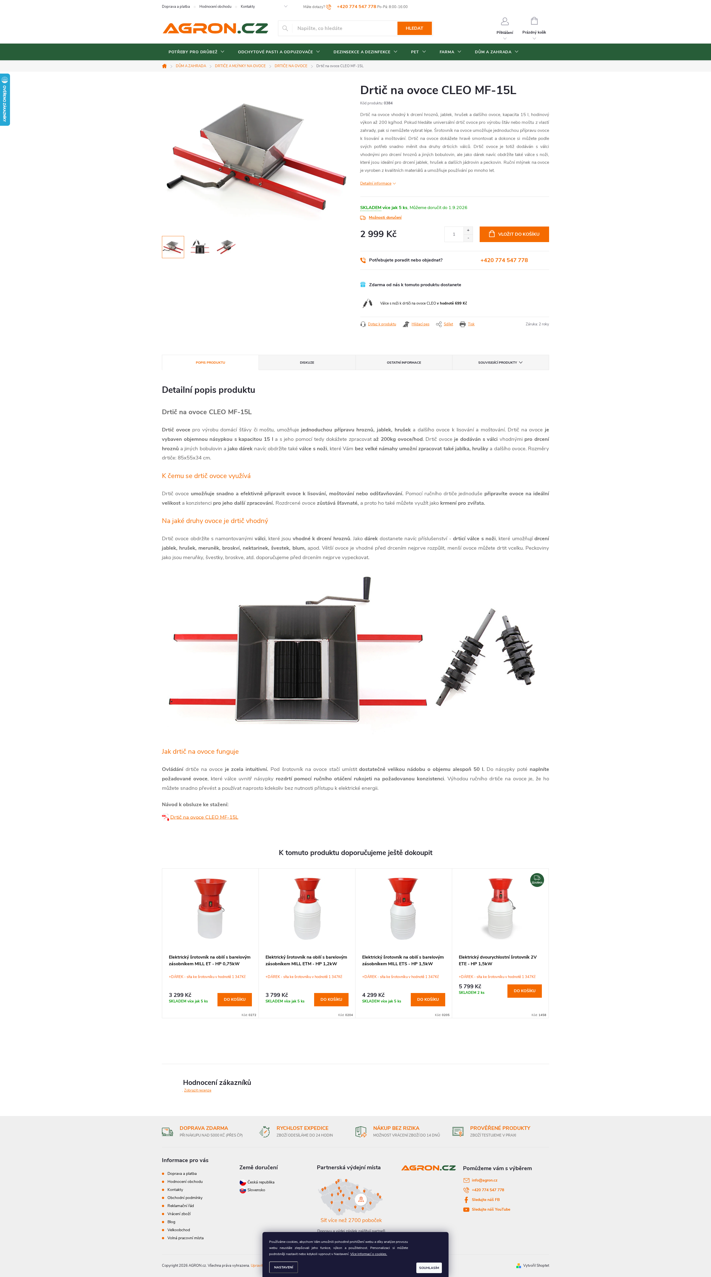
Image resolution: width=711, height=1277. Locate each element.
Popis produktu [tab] (210, 362)
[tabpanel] (210, 943)
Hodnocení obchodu (215, 6)
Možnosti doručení (385, 217)
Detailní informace (375, 183)
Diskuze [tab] (307, 362)
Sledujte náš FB (486, 1199)
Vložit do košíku (519, 234)
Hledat (414, 28)
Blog (171, 1222)
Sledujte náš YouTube (491, 1209)
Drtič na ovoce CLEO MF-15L (204, 817)
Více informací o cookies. (368, 1254)
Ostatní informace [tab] (404, 362)
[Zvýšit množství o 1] (468, 230)
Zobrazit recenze (197, 1090)
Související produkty (497, 362)
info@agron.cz (484, 1180)
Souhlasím (429, 1268)
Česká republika (261, 1182)
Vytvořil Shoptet (536, 1265)
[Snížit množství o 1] (468, 238)
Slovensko (255, 1190)
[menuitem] (196, 52)
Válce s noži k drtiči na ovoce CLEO (423, 303)
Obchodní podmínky (184, 1197)
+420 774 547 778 (504, 260)
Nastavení (283, 1267)
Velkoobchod (178, 1230)
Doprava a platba (176, 6)
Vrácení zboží (179, 1213)
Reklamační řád (180, 1205)
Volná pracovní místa (185, 1238)
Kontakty (248, 6)
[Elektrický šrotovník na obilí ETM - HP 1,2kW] (166, 817)
